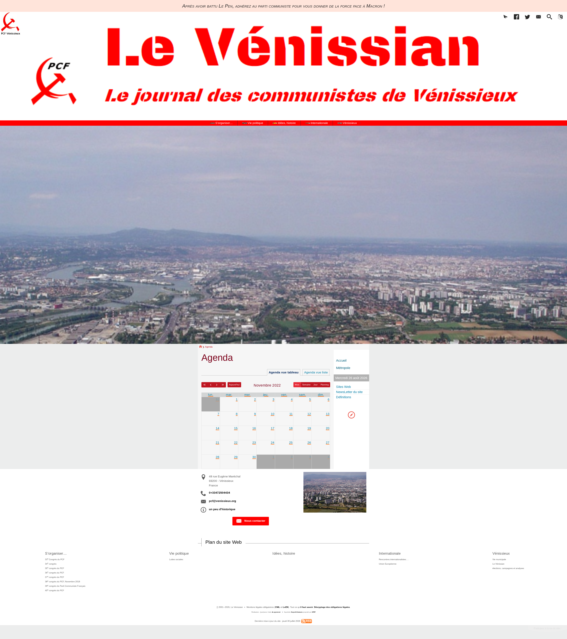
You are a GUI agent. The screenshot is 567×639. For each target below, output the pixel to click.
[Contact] (538, 17)
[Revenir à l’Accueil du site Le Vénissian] (10, 23)
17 (272, 428)
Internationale (390, 553)
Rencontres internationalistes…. (394, 559)
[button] (505, 17)
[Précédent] (210, 384)
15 (236, 428)
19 (309, 428)
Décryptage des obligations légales (332, 607)
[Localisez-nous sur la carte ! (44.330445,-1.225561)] (351, 415)
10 (272, 414)
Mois (297, 384)
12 (309, 414)
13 (327, 414)
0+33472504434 (219, 492)
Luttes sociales (176, 559)
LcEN (285, 607)
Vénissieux (501, 553)
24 (272, 442)
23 (254, 442)
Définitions (343, 397)
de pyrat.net (276, 612)
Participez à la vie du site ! (547, 628)
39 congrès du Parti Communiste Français (65, 585)
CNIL (277, 607)
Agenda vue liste (316, 372)
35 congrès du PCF (54, 568)
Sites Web (343, 387)
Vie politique (179, 553)
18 (291, 428)
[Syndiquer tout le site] (306, 621)
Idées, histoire (283, 553)
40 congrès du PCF (54, 590)
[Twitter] (527, 17)
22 (236, 442)
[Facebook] (516, 17)
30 (254, 457)
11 (291, 414)
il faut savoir (306, 607)
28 (217, 457)
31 (217, 399)
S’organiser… (56, 553)
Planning (325, 384)
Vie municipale (499, 559)
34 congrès (50, 563)
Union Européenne (387, 564)
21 (217, 442)
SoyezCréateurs (297, 612)
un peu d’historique (222, 509)
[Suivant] (217, 384)
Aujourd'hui (234, 384)
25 (291, 442)
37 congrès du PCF (54, 577)
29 (236, 457)
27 (327, 442)
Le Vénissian (498, 564)
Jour (315, 384)
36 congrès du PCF (54, 572)
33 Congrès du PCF (55, 559)
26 (309, 442)
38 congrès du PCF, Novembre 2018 (62, 581)
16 (254, 428)
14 (217, 428)
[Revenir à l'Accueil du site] (202, 347)
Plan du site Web (223, 542)
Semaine (306, 384)
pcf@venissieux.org (222, 501)
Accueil (341, 360)
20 (327, 428)
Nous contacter (254, 520)
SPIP (314, 612)
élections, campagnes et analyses (508, 568)
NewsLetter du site (349, 392)
